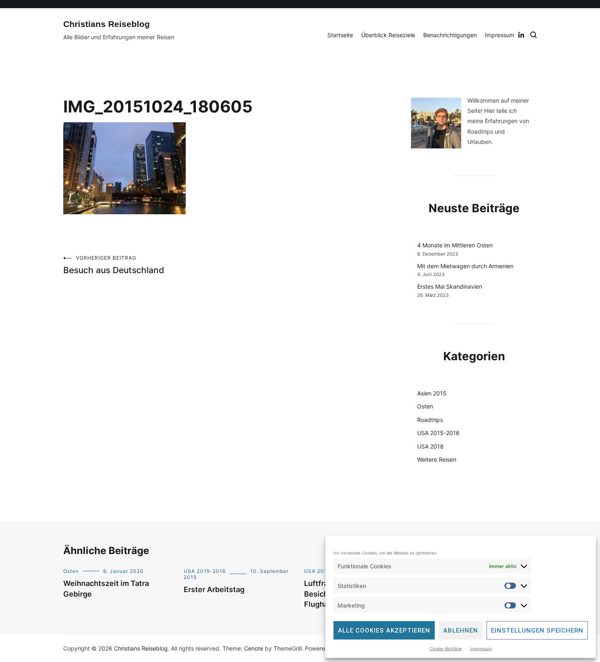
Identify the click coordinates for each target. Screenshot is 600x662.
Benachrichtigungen (450, 34)
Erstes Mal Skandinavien (449, 286)
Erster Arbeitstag (214, 589)
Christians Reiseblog (106, 24)
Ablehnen (460, 630)
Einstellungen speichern (537, 630)
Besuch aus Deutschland (113, 265)
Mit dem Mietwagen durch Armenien (465, 266)
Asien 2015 (432, 393)
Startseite (340, 34)
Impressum (481, 648)
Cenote (253, 648)
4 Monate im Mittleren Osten (455, 245)
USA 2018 (430, 446)
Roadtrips (430, 419)
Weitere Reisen (436, 459)
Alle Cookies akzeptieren (384, 630)
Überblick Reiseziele (388, 34)
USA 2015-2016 (438, 432)
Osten (425, 406)
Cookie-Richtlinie (446, 648)
